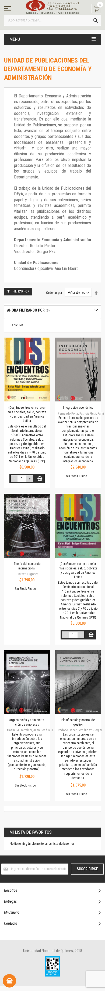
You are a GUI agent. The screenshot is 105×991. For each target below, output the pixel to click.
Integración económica (78, 407)
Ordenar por (54, 293)
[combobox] (52, 20)
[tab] (52, 310)
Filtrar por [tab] (21, 291)
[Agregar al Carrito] (40, 478)
